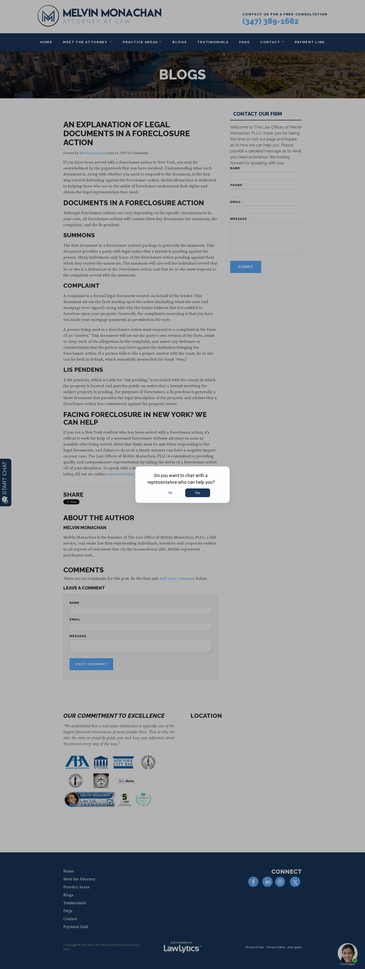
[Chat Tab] (182, 484)
